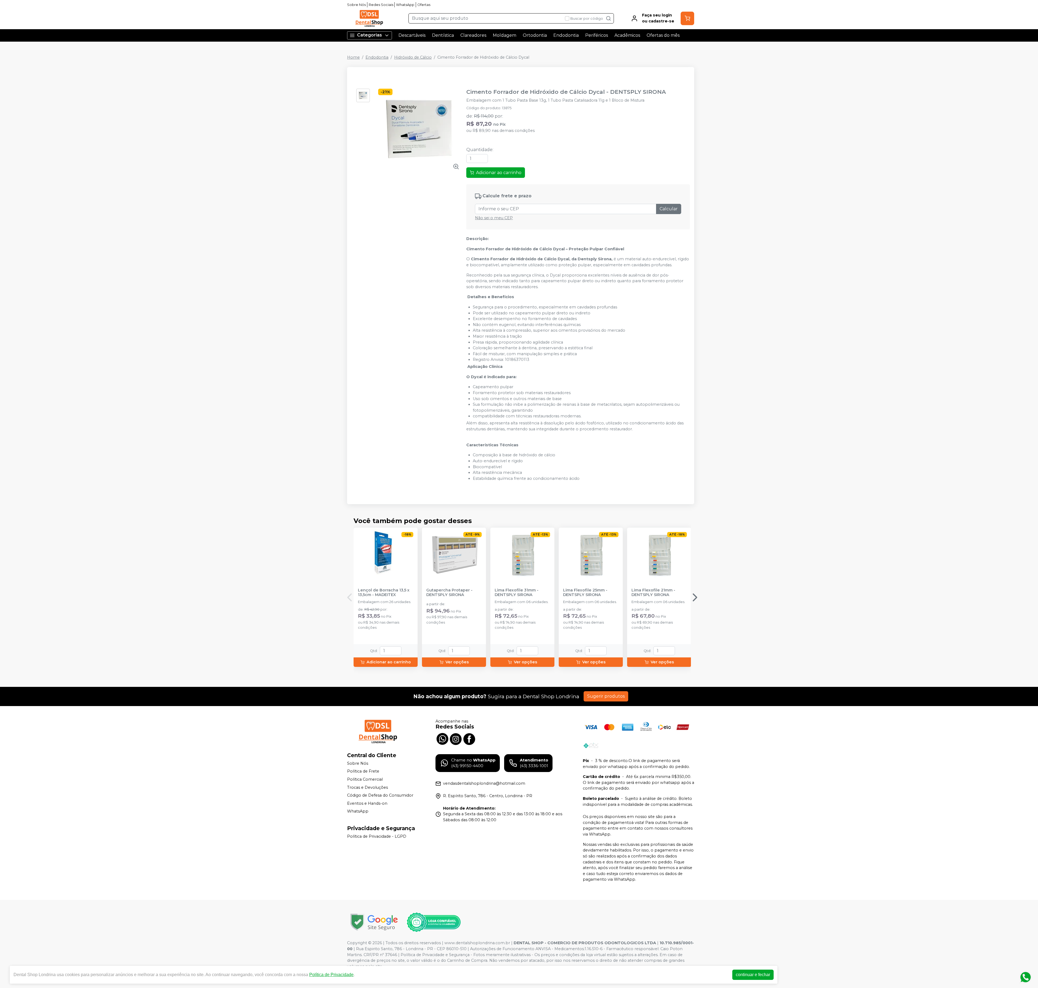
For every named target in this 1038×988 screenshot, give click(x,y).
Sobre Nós (356, 5)
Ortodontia (535, 35)
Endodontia (566, 35)
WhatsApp (405, 5)
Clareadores (473, 35)
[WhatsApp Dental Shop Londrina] (442, 738)
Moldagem (504, 35)
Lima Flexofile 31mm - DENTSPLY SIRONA (516, 592)
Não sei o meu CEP (494, 217)
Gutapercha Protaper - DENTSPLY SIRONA (449, 592)
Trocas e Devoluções (367, 787)
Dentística (443, 35)
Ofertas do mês (663, 35)
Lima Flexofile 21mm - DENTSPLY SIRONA (653, 592)
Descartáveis (411, 35)
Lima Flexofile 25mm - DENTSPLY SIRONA (585, 592)
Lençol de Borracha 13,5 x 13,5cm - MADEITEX (384, 592)
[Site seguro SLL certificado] (374, 922)
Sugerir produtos (606, 696)
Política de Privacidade (331, 974)
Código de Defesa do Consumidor (380, 795)
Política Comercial (365, 779)
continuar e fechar (753, 974)
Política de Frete (363, 771)
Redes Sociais (381, 5)
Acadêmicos (627, 35)
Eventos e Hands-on (367, 803)
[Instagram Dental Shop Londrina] (456, 738)
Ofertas (423, 5)
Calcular (669, 208)
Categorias (369, 35)
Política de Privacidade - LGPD (376, 836)
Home (353, 57)
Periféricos (596, 35)
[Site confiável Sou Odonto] (434, 922)
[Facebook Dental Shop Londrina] (469, 738)
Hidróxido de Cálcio (413, 57)
